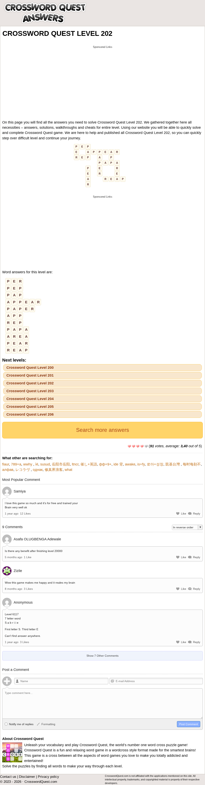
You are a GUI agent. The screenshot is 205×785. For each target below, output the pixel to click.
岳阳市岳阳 (61, 464)
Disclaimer (27, 777)
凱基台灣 (173, 464)
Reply (196, 513)
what (68, 470)
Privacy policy (48, 777)
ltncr (75, 464)
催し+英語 (88, 464)
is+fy (141, 464)
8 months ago (13, 588)
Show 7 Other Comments (102, 655)
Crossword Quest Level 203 (30, 391)
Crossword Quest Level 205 (30, 407)
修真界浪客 (54, 470)
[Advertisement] (102, 78)
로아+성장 (155, 464)
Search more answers (102, 430)
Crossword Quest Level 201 (30, 375)
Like (183, 513)
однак (38, 470)
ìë (36, 464)
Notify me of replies (20, 724)
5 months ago (13, 557)
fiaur (5, 464)
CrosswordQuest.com (40, 782)
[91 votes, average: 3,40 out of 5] (129, 446)
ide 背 (118, 464)
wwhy (28, 464)
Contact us (8, 777)
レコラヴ (23, 470)
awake (130, 464)
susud (45, 464)
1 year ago (11, 513)
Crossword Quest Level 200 (30, 368)
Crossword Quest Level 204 (30, 399)
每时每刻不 (192, 464)
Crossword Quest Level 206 (30, 414)
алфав (7, 470)
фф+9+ (105, 464)
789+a (16, 464)
